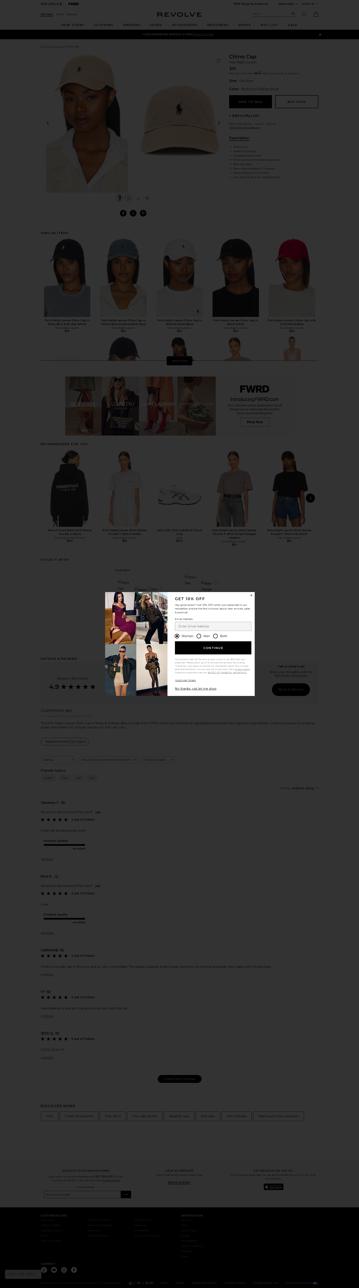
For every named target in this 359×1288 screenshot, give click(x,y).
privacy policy (242, 669)
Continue (213, 648)
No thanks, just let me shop (195, 689)
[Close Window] (251, 595)
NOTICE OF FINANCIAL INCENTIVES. (227, 672)
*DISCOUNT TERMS (185, 680)
